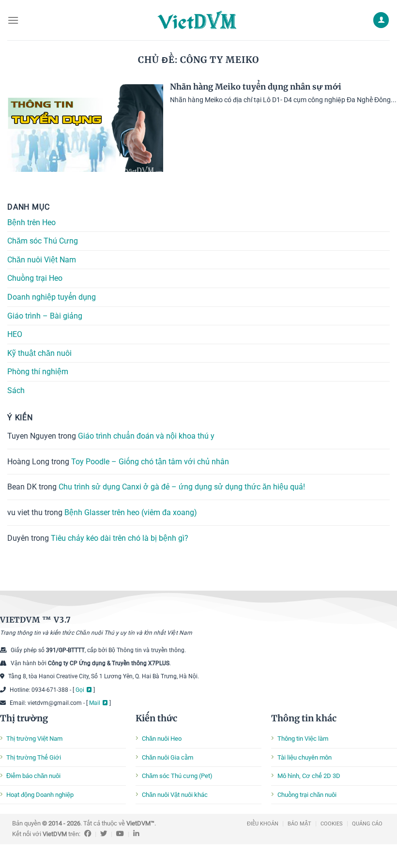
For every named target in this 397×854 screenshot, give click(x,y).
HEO (14, 334)
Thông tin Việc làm (302, 738)
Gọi (80, 689)
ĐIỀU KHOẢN (262, 824)
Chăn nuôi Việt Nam (41, 259)
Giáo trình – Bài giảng (44, 315)
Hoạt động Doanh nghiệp (40, 794)
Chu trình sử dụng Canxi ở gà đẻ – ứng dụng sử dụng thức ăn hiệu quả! (182, 486)
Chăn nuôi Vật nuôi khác (175, 794)
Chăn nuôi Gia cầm (167, 757)
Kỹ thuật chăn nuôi (39, 352)
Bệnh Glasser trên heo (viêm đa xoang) (130, 512)
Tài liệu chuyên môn (304, 757)
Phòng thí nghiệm (37, 371)
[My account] (381, 20)
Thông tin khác (303, 718)
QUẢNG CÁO (367, 824)
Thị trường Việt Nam (34, 738)
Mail (94, 703)
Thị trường (24, 718)
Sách (16, 390)
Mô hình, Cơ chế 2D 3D (308, 775)
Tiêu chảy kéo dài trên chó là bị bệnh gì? (119, 537)
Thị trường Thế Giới (33, 757)
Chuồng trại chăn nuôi (306, 794)
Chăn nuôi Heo (162, 738)
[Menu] (13, 20)
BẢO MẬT (299, 824)
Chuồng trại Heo (34, 278)
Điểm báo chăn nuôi (33, 775)
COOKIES (332, 824)
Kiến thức (156, 718)
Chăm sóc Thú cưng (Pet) (177, 775)
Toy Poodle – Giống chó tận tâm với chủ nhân (150, 461)
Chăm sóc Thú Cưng (42, 240)
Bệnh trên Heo (31, 222)
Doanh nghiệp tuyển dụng (51, 297)
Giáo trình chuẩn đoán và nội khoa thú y (146, 436)
